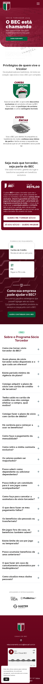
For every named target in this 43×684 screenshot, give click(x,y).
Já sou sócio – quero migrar (21, 224)
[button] (21, 56)
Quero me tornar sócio (21, 218)
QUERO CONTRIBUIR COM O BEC (21, 314)
